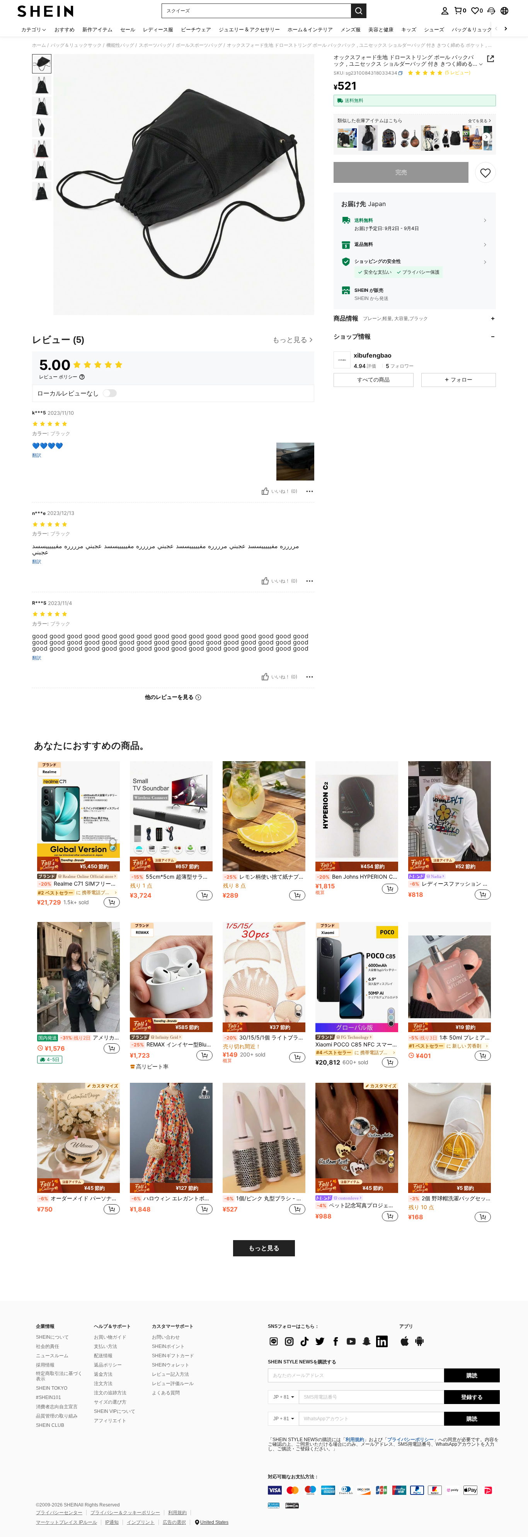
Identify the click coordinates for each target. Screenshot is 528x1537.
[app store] (404, 1345)
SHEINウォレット (170, 1365)
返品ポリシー (108, 1365)
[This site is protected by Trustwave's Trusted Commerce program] (273, 1505)
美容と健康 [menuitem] (380, 29)
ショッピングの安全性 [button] (377, 261)
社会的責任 (47, 1346)
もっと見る (264, 1248)
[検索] (358, 10)
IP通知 (112, 1522)
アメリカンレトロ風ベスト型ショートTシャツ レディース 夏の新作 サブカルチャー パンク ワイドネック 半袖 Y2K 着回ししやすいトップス (79, 1037)
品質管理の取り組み (57, 1416)
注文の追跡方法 (110, 1393)
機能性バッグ (120, 45)
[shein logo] (45, 11)
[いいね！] (265, 491)
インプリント (141, 1522)
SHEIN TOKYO (51, 1388)
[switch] (110, 393)
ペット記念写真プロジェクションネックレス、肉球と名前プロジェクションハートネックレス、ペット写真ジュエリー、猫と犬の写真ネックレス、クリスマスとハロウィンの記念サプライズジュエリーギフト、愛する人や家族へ (357, 1205)
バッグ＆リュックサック (76, 45)
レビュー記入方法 (170, 1374)
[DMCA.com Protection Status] (292, 1505)
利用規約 (355, 1439)
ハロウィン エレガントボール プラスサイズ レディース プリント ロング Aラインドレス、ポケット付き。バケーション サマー (172, 1198)
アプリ (406, 1326)
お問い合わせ (166, 1337)
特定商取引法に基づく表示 (59, 1376)
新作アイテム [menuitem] (97, 29)
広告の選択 (174, 1522)
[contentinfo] (384, 1490)
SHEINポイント (168, 1346)
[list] (330, 1341)
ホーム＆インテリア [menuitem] (310, 29)
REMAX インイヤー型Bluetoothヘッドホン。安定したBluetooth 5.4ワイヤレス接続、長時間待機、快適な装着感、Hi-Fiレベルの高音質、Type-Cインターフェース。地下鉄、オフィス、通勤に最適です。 (172, 1044)
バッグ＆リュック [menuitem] (472, 29)
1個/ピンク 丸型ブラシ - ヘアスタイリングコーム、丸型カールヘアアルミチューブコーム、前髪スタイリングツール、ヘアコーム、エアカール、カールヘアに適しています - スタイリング (264, 1198)
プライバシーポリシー (410, 1439)
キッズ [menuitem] (408, 29)
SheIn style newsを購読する (302, 1362)
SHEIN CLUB (50, 1425)
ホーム (39, 45)
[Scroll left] (496, 29)
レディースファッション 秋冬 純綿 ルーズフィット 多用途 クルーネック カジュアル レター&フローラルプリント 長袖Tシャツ (450, 884)
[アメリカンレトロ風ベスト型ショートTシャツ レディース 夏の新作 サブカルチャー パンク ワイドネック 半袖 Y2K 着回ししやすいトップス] (78, 977)
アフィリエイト (110, 1420)
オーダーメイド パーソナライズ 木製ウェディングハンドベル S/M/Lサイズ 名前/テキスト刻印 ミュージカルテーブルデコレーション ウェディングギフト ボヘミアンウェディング (79, 1198)
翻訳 (36, 455)
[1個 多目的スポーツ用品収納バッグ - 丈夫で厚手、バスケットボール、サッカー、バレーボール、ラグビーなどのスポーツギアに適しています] (472, 138)
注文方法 (103, 1383)
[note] (78, 864)
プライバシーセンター (59, 1512)
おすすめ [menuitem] (65, 29)
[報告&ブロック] (309, 491)
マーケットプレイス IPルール (66, 1522)
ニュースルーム (52, 1355)
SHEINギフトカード (173, 1355)
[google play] (419, 1345)
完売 (401, 172)
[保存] (485, 172)
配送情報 (103, 1355)
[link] (460, 10)
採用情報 (45, 1365)
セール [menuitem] (127, 29)
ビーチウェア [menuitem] (196, 29)
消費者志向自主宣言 (57, 1406)
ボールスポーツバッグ (199, 45)
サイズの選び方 (110, 1402)
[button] (491, 10)
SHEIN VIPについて (114, 1411)
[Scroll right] (505, 29)
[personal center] (445, 10)
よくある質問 (166, 1393)
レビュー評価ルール (173, 1383)
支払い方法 (105, 1346)
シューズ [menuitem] (434, 29)
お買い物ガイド (110, 1337)
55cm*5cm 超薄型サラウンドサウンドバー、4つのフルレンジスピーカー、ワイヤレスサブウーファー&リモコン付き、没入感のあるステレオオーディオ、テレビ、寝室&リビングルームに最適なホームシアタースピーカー (172, 877)
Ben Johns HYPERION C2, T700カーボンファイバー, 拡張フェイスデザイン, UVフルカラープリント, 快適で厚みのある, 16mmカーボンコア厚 (357, 877)
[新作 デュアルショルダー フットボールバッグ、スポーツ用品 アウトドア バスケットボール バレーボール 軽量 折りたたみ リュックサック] (347, 138)
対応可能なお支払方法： (293, 1476)
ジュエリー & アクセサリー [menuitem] (249, 29)
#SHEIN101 (48, 1397)
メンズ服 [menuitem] (351, 29)
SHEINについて (52, 1337)
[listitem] (347, 138)
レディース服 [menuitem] (158, 29)
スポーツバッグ (155, 45)
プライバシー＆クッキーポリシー (125, 1512)
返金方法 (103, 1374)
